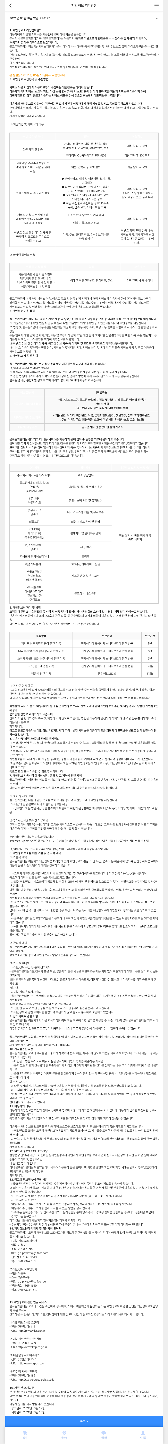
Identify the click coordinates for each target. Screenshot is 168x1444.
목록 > (84, 1421)
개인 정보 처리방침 (84, 5)
